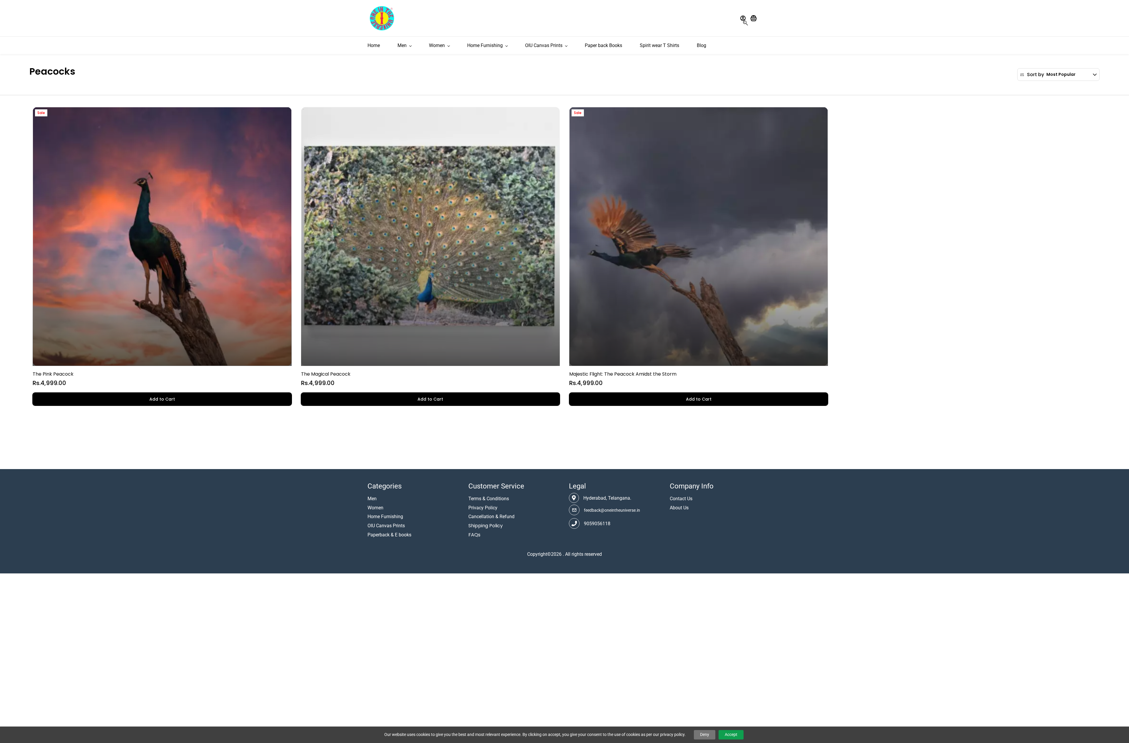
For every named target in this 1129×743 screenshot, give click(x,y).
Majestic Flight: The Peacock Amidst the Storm (623, 374)
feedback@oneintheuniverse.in (612, 510)
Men (372, 498)
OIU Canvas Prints (386, 525)
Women (375, 508)
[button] (755, 18)
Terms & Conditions (488, 498)
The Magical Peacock (325, 374)
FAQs (474, 534)
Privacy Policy (482, 508)
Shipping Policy (485, 525)
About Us (679, 508)
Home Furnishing (385, 516)
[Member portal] (743, 18)
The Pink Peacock (53, 374)
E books (403, 535)
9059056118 (597, 523)
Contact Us (681, 498)
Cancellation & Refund (491, 516)
